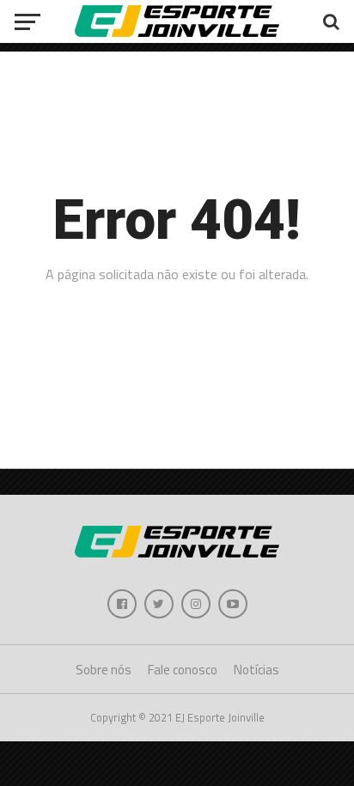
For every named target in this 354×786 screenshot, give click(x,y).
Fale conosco (182, 669)
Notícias (256, 669)
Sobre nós (103, 669)
